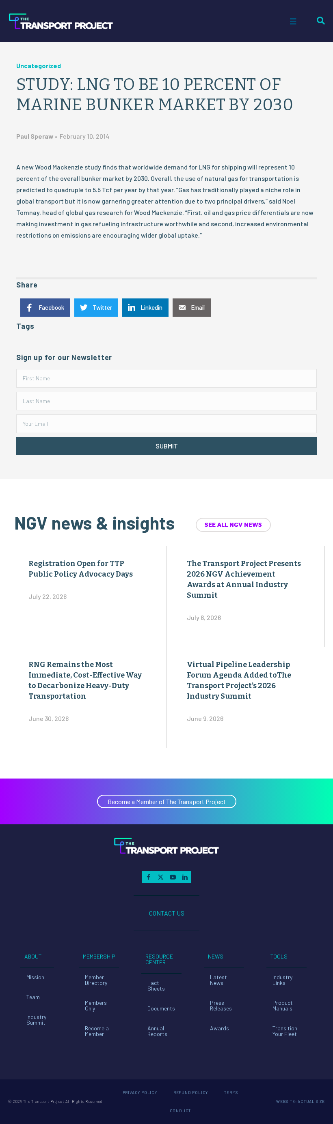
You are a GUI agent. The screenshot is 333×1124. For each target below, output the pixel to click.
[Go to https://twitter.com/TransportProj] (160, 877)
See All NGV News (233, 524)
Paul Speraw (35, 136)
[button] (166, 446)
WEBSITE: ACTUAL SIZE (300, 1101)
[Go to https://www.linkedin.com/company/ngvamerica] (185, 877)
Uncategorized (38, 65)
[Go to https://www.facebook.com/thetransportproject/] (148, 877)
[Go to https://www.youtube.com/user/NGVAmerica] (172, 877)
